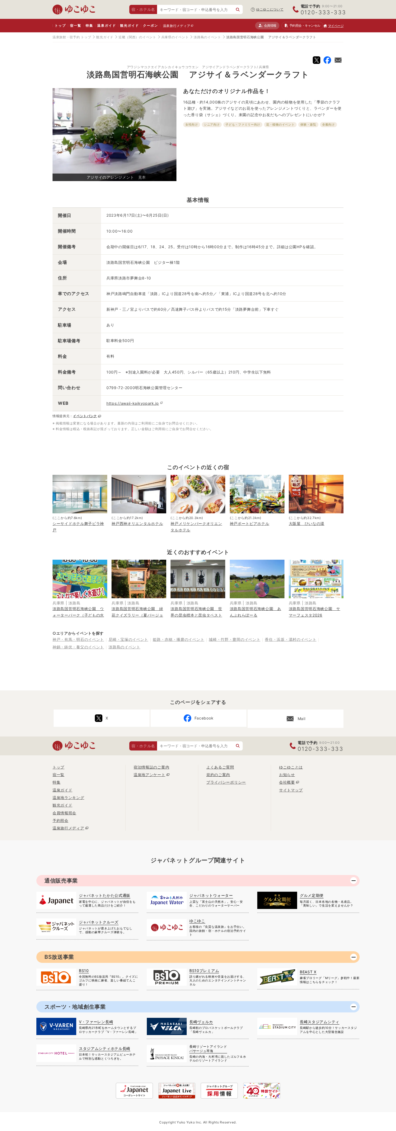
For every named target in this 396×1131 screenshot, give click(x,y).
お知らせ (287, 774)
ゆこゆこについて (270, 9)
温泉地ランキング (68, 797)
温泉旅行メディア (176, 26)
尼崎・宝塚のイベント (128, 639)
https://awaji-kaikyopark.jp (132, 403)
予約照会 (304, 25)
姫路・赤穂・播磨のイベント (178, 639)
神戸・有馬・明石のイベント (78, 639)
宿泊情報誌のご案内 (151, 767)
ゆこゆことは (291, 767)
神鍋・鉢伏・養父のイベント (78, 647)
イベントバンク (85, 416)
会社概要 (287, 782)
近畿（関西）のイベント (137, 37)
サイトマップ (291, 790)
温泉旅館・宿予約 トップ (72, 37)
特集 (89, 25)
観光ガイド (129, 25)
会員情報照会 (64, 813)
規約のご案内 (218, 774)
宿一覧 (75, 25)
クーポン (150, 25)
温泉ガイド (106, 25)
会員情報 (270, 25)
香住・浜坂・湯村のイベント (290, 639)
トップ (60, 25)
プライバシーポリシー (226, 782)
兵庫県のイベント (175, 37)
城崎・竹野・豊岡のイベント (234, 639)
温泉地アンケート (149, 774)
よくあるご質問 (220, 767)
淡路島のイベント (207, 37)
